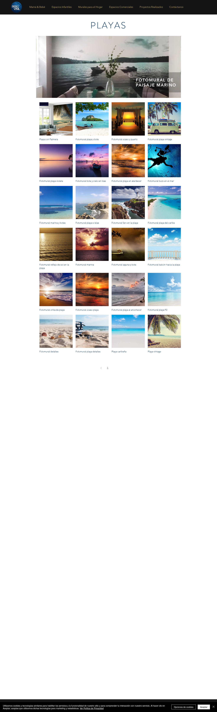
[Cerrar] (213, 707)
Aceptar (203, 706)
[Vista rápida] (92, 119)
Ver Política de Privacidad (92, 708)
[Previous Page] (101, 368)
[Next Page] (119, 368)
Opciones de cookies (183, 706)
